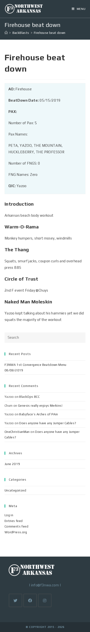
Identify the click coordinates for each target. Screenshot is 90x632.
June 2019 (12, 464)
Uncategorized (15, 490)
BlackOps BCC (29, 397)
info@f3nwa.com (45, 585)
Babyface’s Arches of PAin (38, 414)
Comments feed (16, 526)
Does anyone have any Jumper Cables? (47, 423)
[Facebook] (30, 600)
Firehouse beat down (50, 33)
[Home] (6, 33)
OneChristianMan (17, 432)
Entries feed (14, 521)
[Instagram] (44, 600)
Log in (9, 515)
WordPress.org (16, 532)
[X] (15, 600)
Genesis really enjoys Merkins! (40, 405)
